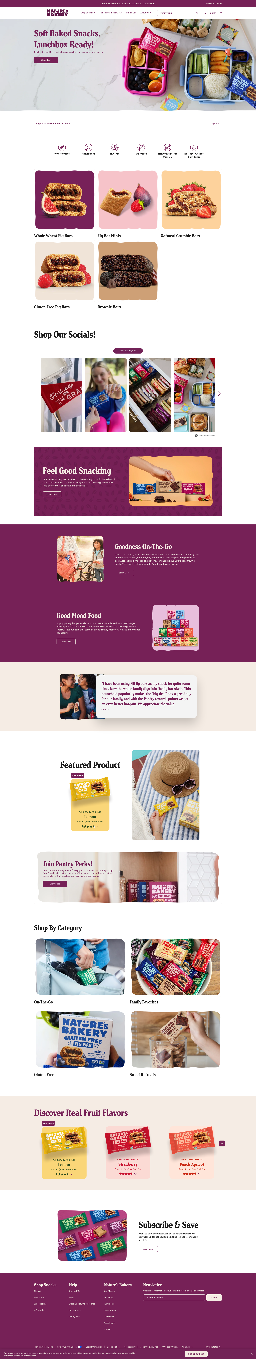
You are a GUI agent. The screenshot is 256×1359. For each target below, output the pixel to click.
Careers (107, 1329)
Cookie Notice (113, 1347)
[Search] (205, 13)
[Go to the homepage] (57, 12)
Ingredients (109, 1304)
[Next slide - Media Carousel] (219, 393)
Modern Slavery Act (149, 1347)
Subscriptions (40, 1304)
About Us (144, 12)
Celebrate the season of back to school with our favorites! (128, 3)
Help (73, 1284)
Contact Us (74, 1291)
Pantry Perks (166, 13)
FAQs (71, 1297)
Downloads (109, 1316)
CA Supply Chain (170, 1347)
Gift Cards (39, 1310)
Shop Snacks (87, 12)
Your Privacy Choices (67, 1347)
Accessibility (129, 1347)
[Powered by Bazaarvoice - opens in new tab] (205, 435)
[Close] (252, 1353)
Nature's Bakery (118, 1284)
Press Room (109, 1323)
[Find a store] (197, 13)
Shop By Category (109, 12)
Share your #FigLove (128, 351)
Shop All (37, 1291)
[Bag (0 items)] (221, 13)
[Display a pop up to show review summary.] (97, 826)
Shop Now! (46, 60)
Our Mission (109, 1291)
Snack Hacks (110, 1310)
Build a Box (131, 12)
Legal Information (94, 1347)
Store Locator (75, 1310)
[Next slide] (222, 1143)
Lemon (90, 816)
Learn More (52, 494)
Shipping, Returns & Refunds (82, 1304)
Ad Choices (187, 1347)
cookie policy (111, 1353)
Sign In (213, 13)
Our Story (108, 1297)
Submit (214, 1297)
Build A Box (39, 1297)
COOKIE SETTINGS (196, 1354)
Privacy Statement (44, 1347)
